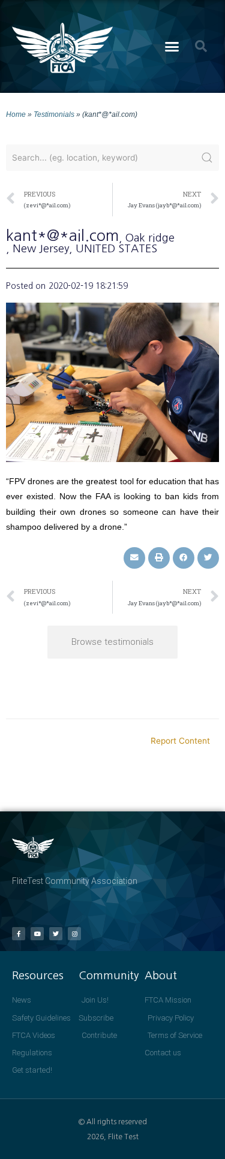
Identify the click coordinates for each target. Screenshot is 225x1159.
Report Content (180, 740)
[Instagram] (74, 933)
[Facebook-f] (18, 933)
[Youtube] (37, 933)
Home (16, 114)
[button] (171, 46)
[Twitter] (55, 933)
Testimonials (54, 114)
